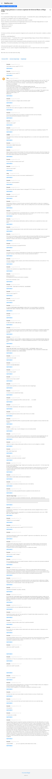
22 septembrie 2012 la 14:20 (16, 620)
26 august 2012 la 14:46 (14, 173)
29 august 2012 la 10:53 (15, 362)
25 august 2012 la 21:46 (15, 143)
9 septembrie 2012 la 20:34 (16, 552)
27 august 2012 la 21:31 (15, 201)
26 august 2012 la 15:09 (15, 180)
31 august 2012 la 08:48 (15, 397)
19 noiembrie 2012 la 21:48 (16, 713)
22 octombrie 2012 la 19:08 (16, 699)
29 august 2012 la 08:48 (15, 346)
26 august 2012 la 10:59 (15, 159)
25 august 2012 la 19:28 (14, 134)
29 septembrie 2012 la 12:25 (16, 645)
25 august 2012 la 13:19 (15, 112)
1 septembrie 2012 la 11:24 (16, 442)
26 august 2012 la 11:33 (15, 166)
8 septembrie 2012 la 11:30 (16, 525)
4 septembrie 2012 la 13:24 (16, 474)
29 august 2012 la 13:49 (15, 376)
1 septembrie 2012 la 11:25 (16, 449)
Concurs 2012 (5, 59)
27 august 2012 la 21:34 (15, 218)
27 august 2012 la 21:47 (15, 258)
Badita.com (8, 3)
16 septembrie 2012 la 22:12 (16, 605)
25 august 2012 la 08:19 (13, 78)
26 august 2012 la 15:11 (15, 187)
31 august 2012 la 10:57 (15, 404)
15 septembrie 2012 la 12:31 (16, 578)
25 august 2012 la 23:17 (15, 150)
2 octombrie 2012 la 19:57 (16, 692)
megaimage (23, 59)
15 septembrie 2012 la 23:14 (16, 587)
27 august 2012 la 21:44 (15, 243)
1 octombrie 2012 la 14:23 (16, 682)
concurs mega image (14, 59)
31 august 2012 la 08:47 (15, 390)
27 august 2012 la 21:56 (15, 266)
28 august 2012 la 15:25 (15, 313)
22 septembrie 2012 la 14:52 (16, 627)
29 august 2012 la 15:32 (15, 383)
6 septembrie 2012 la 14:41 (22, 495)
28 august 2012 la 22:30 (15, 327)
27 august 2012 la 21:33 (15, 210)
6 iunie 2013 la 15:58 (15, 741)
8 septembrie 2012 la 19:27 (16, 532)
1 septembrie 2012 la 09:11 (16, 433)
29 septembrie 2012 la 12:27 (16, 656)
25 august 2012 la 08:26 (15, 98)
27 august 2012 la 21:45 (15, 250)
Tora (7, 78)
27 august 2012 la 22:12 (15, 273)
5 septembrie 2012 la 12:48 (16, 481)
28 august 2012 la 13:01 (15, 305)
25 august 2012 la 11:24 (15, 105)
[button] (50, 10)
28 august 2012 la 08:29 (15, 284)
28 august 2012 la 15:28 (15, 320)
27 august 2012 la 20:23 (15, 194)
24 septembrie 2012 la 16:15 (16, 635)
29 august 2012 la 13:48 (15, 369)
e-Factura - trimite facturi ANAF (8, 6)
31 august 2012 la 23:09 (15, 426)
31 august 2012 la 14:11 (15, 418)
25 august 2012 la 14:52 (15, 120)
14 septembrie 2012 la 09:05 (16, 559)
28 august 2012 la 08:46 (15, 291)
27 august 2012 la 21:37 (15, 227)
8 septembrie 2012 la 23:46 (16, 541)
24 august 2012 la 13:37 (15, 64)
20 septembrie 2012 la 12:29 (16, 612)
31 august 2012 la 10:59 (15, 411)
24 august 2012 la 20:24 (15, 71)
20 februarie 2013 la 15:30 (16, 720)
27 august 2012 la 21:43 (15, 234)
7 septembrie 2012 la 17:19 (16, 518)
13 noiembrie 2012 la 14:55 (16, 706)
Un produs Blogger (26, 772)
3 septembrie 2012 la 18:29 (16, 463)
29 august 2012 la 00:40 (15, 337)
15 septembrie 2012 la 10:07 (16, 567)
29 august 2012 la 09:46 (15, 355)
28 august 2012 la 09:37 (15, 298)
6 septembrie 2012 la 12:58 (16, 488)
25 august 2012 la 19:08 (15, 127)
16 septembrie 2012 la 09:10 (16, 594)
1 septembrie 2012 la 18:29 (16, 456)
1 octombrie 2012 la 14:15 (16, 675)
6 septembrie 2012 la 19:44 (16, 507)
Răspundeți (9, 68)
